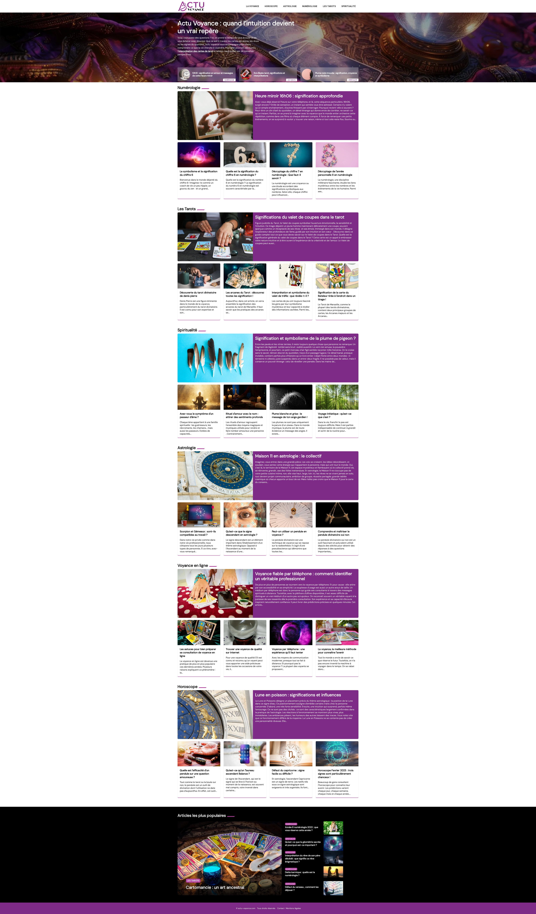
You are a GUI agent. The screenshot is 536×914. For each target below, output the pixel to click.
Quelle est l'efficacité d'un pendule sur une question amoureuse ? (194, 774)
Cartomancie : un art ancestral (215, 887)
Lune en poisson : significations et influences (298, 695)
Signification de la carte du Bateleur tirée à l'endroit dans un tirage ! (336, 296)
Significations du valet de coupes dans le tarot (299, 217)
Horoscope (271, 6)
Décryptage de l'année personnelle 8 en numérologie (335, 173)
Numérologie (309, 6)
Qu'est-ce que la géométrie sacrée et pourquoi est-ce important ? (303, 844)
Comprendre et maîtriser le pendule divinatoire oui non (334, 533)
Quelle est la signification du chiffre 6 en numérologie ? (242, 173)
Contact (280, 908)
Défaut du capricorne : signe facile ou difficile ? (288, 772)
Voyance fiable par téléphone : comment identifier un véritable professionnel (303, 576)
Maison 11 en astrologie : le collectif (288, 456)
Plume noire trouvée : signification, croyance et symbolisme (336, 74)
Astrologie (290, 6)
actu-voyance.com (246, 908)
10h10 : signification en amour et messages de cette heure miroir (212, 74)
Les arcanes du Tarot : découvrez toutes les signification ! (245, 294)
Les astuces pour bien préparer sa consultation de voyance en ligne (198, 652)
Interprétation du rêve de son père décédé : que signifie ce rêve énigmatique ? (302, 858)
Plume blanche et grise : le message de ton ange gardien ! (290, 415)
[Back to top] (528, 906)
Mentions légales (293, 908)
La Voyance (252, 6)
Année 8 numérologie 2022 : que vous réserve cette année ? (301, 829)
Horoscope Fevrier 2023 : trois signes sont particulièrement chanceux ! (335, 774)
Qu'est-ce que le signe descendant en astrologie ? (241, 533)
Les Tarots (329, 6)
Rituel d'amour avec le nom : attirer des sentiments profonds (244, 415)
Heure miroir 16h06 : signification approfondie (299, 96)
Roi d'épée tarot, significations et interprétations (269, 74)
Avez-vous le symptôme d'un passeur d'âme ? (196, 415)
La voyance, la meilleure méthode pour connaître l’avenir (337, 650)
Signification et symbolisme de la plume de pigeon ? (305, 338)
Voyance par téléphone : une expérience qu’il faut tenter (288, 650)
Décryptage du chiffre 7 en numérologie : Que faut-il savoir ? (287, 175)
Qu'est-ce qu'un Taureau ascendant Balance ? (240, 772)
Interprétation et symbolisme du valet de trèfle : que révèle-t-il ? (290, 294)
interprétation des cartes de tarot (196, 51)
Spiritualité (348, 6)
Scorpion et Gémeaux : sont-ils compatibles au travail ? (198, 533)
